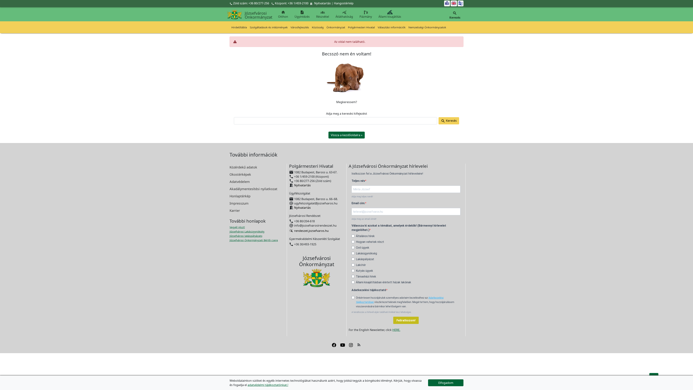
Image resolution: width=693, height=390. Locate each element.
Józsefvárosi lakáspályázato (246, 236)
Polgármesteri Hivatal (361, 27)
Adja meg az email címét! (364, 219)
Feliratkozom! (405, 320)
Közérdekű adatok (243, 167)
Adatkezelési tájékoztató (369, 290)
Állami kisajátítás (389, 17)
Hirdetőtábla (239, 27)
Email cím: (358, 203)
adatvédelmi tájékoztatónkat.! (268, 385)
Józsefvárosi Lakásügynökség (247, 231)
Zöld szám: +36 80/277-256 (250, 3)
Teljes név (358, 181)
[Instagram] (350, 345)
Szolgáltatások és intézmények (269, 27)
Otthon (283, 14)
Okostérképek (240, 174)
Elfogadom (445, 383)
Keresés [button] (454, 15)
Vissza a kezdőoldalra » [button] (346, 135)
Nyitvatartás (322, 3)
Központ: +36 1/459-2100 (291, 3)
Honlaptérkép (240, 196)
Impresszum (239, 203)
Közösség (318, 27)
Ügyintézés (302, 14)
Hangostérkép (344, 3)
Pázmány (365, 17)
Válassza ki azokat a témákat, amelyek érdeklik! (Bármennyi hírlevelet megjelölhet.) (399, 228)
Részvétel (322, 14)
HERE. (396, 330)
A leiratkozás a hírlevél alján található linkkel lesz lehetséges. (382, 312)
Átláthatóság (344, 14)
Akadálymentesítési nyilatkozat (253, 189)
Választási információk (392, 27)
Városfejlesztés (300, 27)
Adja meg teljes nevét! (362, 196)
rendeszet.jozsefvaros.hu (311, 231)
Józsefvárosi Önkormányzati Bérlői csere (254, 240)
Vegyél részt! (237, 227)
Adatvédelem (240, 181)
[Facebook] (334, 345)
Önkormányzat (335, 27)
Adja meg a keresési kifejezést (346, 114)
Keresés (449, 121)
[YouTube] (343, 345)
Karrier (235, 210)
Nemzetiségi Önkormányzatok (427, 27)
